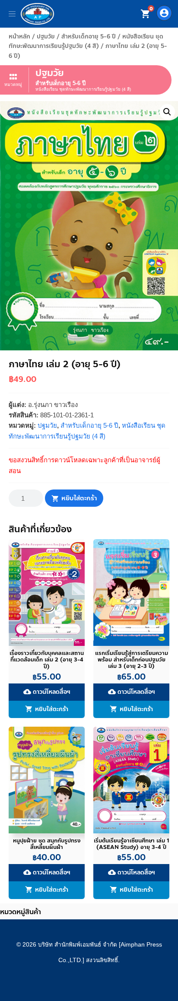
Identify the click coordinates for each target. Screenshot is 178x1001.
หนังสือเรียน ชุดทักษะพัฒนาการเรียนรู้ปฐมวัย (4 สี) (86, 41)
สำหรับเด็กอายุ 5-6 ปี (88, 36)
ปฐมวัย (46, 36)
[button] (167, 112)
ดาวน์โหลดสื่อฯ (46, 691)
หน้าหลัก (19, 36)
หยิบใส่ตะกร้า (79, 498)
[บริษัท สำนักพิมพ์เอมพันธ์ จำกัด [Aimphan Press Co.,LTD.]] (37, 13)
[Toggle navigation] (12, 13)
